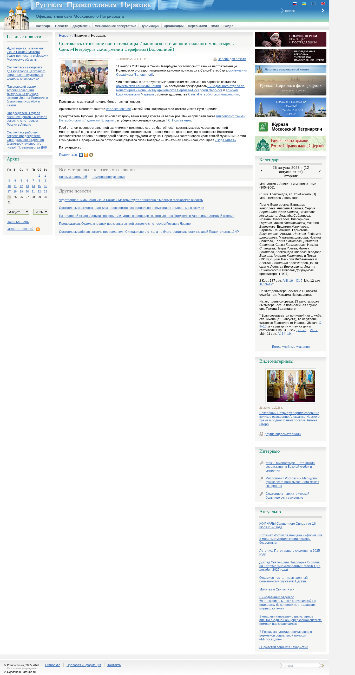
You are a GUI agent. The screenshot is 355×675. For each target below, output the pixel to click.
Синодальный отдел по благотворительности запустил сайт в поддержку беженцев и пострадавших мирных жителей (287, 602)
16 (45, 186)
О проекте (52, 665)
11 (15, 186)
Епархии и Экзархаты (90, 35)
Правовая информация (84, 665)
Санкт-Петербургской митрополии (213, 94)
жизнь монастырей (73, 177)
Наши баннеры (18, 222)
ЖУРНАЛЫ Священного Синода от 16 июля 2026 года (287, 525)
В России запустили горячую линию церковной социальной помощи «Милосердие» (285, 635)
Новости (61, 26)
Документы (81, 26)
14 (33, 186)
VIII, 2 (314, 330)
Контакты (114, 665)
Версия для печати (232, 59)
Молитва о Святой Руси (276, 589)
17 (9, 191)
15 (39, 186)
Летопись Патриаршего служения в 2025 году (289, 552)
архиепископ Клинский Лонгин (138, 86)
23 (45, 191)
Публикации (150, 26)
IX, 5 (299, 280)
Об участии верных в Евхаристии (283, 647)
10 (9, 186)
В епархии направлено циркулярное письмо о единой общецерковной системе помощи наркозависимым (290, 620)
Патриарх (43, 26)
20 (27, 191)
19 (21, 191)
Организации (173, 26)
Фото (215, 26)
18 (15, 191)
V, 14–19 (284, 334)
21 (33, 191)
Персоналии (197, 26)
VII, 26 (302, 330)
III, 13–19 (265, 284)
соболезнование (118, 109)
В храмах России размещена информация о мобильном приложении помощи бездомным (290, 539)
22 (39, 191)
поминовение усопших (108, 177)
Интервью (269, 451)
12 (21, 186)
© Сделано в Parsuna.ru (20, 671)
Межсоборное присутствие (115, 26)
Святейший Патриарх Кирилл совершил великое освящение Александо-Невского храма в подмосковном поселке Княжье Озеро (289, 418)
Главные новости (24, 36)
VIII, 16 (288, 280)
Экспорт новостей (20, 229)
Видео (228, 26)
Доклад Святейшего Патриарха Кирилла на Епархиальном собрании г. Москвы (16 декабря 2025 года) (289, 566)
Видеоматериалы (276, 361)
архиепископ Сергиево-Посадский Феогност (189, 90)
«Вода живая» (225, 140)
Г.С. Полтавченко (178, 120)
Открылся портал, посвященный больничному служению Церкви (283, 579)
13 (27, 186)
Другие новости (75, 191)
